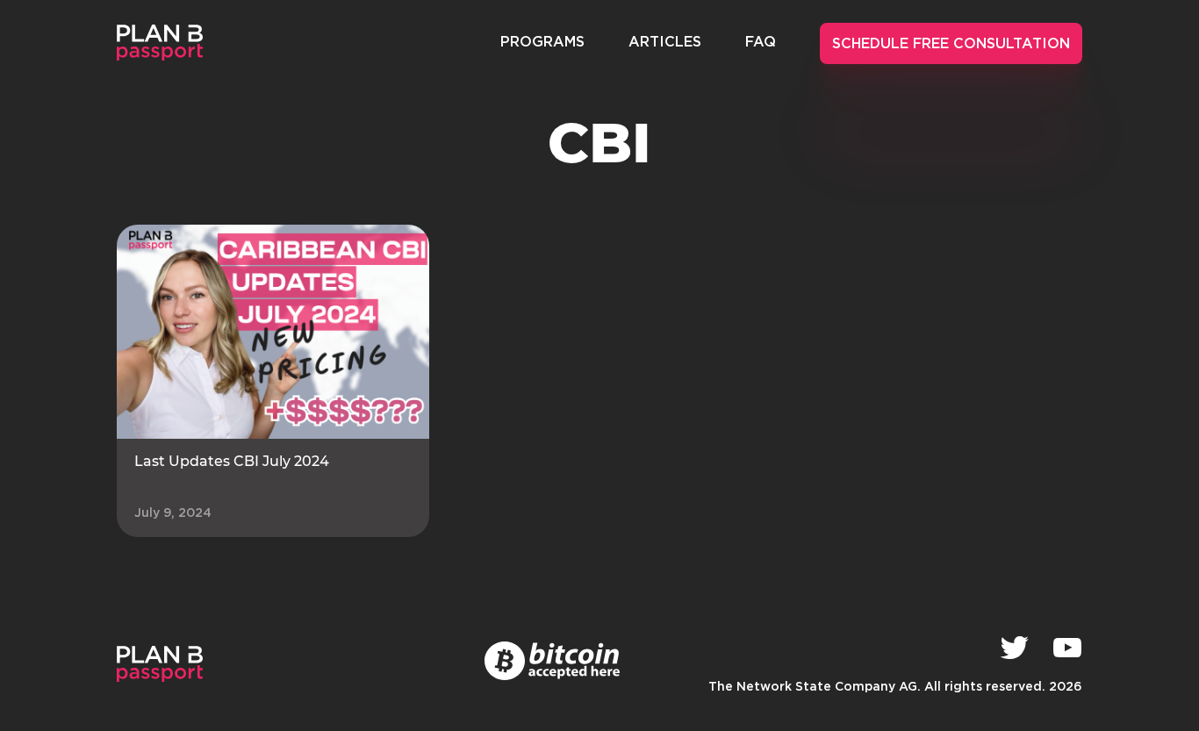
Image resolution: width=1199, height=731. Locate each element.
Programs (542, 42)
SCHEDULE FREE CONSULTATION (951, 44)
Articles (664, 42)
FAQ (760, 42)
